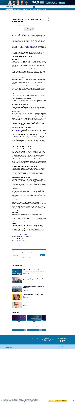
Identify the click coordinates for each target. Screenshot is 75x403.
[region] (37, 400)
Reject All (58, 400)
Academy (44, 6)
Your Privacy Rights (51, 400)
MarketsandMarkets (31, 46)
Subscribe (42, 255)
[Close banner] (73, 1)
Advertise (8, 339)
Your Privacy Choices (33, 340)
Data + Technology (19, 9)
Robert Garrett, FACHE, (34, 271)
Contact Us (20, 338)
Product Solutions (44, 9)
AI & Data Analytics (15, 260)
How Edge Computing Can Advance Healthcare (20, 245)
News (38, 6)
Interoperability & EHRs (22, 260)
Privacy (19, 340)
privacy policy (29, 257)
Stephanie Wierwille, (27, 271)
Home (55, 346)
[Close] (74, 400)
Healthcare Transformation (25, 9)
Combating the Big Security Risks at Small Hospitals (21, 242)
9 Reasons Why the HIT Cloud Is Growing (19, 240)
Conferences (48, 6)
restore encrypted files (16, 96)
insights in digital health (20, 236)
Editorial (7, 340)
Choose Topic (9, 9)
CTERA (26, 234)
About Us (59, 346)
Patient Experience (39, 9)
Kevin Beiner (36, 272)
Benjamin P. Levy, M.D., (40, 271)
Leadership (31, 9)
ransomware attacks (35, 85)
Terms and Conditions (21, 339)
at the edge (17, 130)
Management (34, 9)
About (7, 338)
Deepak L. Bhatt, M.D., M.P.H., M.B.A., (29, 272)
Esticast (23, 47)
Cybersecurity (28, 260)
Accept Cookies (64, 400)
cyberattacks (34, 79)
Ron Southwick (26, 280)
